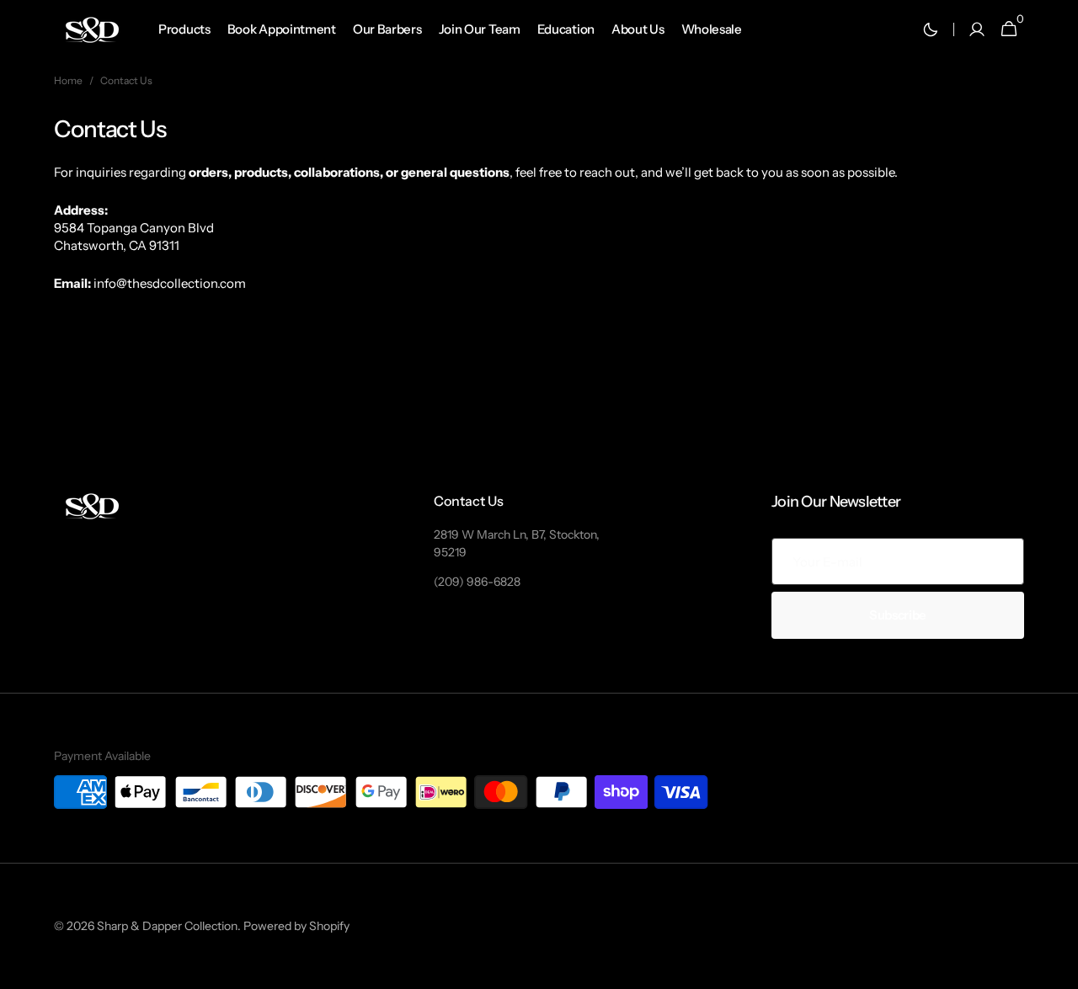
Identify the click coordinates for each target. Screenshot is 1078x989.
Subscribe (897, 615)
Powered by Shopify (296, 925)
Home (68, 80)
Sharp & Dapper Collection (167, 925)
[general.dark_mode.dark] (931, 29)
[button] (977, 29)
